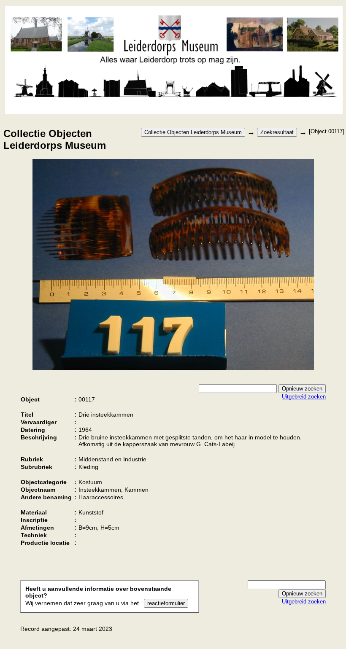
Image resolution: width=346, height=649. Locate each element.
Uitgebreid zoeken (304, 396)
